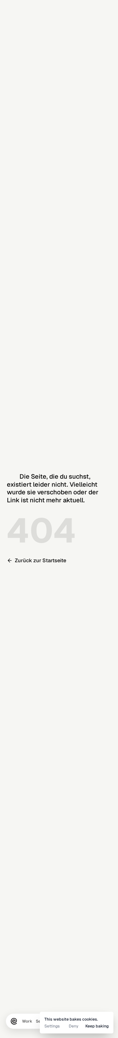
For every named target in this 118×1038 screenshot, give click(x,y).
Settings (52, 1026)
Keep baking (97, 1026)
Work (27, 1021)
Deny (73, 1026)
